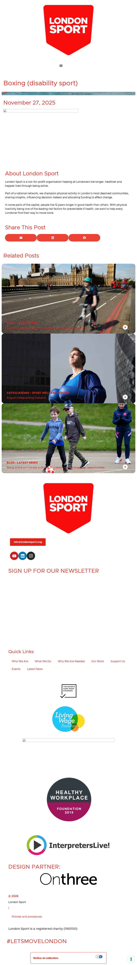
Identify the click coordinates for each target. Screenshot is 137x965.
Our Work (97, 661)
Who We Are (20, 661)
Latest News (27, 323)
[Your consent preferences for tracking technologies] (131, 959)
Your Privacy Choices (79, 956)
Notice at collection (45, 958)
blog (11, 323)
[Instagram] (31, 556)
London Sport (17, 902)
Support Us (118, 661)
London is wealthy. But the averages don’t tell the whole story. (47, 328)
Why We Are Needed (71, 661)
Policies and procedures (27, 916)
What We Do (43, 661)
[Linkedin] (22, 556)
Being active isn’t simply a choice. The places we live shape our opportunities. (56, 467)
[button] (21, 238)
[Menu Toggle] (68, 66)
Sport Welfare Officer (50, 393)
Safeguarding (18, 393)
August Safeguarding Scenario (26, 397)
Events (16, 669)
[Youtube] (14, 556)
